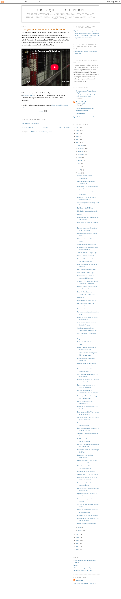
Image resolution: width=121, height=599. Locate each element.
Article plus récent (27, 127)
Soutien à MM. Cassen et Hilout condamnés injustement (87, 282)
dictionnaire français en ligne (82, 568)
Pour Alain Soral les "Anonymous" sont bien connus (88, 413)
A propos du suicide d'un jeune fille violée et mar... (87, 354)
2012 (78, 142)
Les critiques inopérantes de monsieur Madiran (86, 386)
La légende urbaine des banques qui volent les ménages (87, 187)
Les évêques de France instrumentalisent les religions (87, 391)
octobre (80, 151)
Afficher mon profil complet (85, 583)
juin (79, 164)
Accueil (45, 127)
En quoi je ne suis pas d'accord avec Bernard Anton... (87, 287)
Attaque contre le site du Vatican (87, 474)
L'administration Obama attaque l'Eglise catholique (87, 467)
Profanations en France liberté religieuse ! (86, 92)
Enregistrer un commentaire (30, 123)
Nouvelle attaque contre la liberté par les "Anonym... (88, 418)
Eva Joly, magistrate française (86, 523)
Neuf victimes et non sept (85, 272)
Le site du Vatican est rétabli (86, 471)
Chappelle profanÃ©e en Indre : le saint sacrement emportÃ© (85, 96)
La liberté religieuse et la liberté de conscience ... (87, 318)
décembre (81, 145)
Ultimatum (80, 297)
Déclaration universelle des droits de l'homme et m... (88, 445)
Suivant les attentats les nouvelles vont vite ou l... (88, 381)
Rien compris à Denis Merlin (86, 269)
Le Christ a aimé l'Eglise (85, 208)
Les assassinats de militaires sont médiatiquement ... (87, 370)
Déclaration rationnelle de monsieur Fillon (85, 484)
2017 (78, 127)
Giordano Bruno (28, 95)
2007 (78, 546)
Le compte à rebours (83, 309)
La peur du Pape (82, 339)
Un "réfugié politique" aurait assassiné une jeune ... (86, 304)
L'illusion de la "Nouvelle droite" (87, 515)
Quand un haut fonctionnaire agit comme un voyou (87, 511)
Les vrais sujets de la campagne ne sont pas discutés (88, 429)
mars (79, 173)
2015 (78, 133)
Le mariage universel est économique (85, 456)
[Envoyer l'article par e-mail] (45, 111)
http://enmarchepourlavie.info (86, 117)
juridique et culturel (60, 10)
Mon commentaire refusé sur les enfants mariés (87, 375)
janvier (80, 530)
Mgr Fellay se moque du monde (87, 211)
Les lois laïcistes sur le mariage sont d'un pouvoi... (87, 229)
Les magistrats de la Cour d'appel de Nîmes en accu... (87, 397)
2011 (78, 534)
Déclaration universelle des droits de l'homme (85, 109)
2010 (78, 537)
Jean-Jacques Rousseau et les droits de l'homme (86, 324)
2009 (78, 540)
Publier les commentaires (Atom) (41, 132)
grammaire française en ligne (82, 570)
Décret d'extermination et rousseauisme (85, 402)
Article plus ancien (64, 127)
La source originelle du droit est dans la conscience (87, 407)
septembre (81, 154)
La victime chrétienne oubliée (86, 300)
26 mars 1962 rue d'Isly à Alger (87, 252)
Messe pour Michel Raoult (85, 256)
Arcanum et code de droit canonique (85, 193)
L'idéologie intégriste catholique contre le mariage (87, 248)
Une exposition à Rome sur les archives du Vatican (87, 461)
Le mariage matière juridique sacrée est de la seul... (86, 198)
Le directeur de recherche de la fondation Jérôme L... (87, 478)
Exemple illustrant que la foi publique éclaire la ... (86, 260)
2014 (78, 136)
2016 (78, 130)
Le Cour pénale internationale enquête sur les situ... (86, 348)
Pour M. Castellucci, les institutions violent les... (86, 293)
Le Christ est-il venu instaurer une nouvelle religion (88, 440)
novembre (81, 148)
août (79, 157)
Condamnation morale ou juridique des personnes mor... (87, 329)
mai (79, 167)
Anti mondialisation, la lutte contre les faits (86, 182)
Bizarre (79, 214)
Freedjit (75, 565)
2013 (78, 139)
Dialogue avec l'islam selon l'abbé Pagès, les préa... (88, 489)
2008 (78, 543)
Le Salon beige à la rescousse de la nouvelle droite (88, 519)
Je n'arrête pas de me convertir (86, 244)
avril (79, 170)
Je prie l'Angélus (81, 102)
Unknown (79, 580)
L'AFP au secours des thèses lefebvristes (86, 359)
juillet (80, 160)
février (80, 527)
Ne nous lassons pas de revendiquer (84, 177)
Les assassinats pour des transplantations (85, 424)
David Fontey (80, 113)
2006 (78, 550)
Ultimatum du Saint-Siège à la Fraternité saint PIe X (86, 364)
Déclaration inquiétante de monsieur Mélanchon (85, 277)
